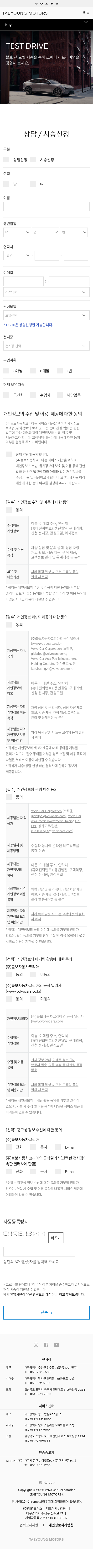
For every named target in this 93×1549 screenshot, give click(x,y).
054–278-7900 (40, 1394)
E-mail (70, 1147)
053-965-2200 (40, 1465)
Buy (8, 24)
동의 (19, 509)
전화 (19, 1147)
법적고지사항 (29, 1525)
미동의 (45, 974)
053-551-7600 (40, 1429)
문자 (43, 1147)
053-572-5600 (40, 1383)
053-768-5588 (40, 1372)
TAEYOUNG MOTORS (25, 13)
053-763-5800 (40, 1418)
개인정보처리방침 (61, 1525)
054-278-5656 (40, 1440)
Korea (47, 1482)
